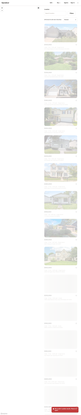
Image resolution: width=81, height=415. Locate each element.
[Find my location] (38, 8)
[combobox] (70, 20)
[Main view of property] (60, 33)
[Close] (77, 408)
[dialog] (65, 409)
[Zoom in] (2, 8)
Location (46, 9)
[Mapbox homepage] (3, 414)
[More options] (77, 2)
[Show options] (75, 19)
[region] (20, 210)
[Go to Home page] (5, 3)
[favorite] (76, 45)
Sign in (73, 2)
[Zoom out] (2, 10)
